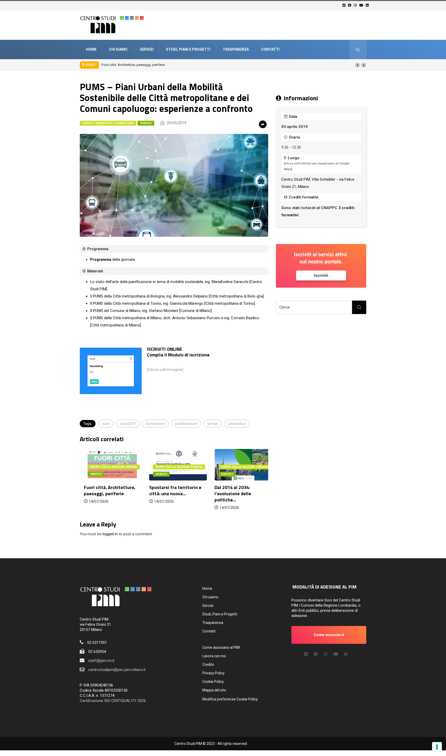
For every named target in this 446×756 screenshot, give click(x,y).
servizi (212, 424)
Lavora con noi (214, 656)
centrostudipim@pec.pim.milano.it (117, 669)
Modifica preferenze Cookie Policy (230, 699)
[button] (357, 65)
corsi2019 (128, 424)
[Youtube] (362, 5)
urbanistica (237, 424)
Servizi (147, 49)
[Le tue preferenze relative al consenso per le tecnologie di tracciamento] (437, 747)
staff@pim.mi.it (101, 660)
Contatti (270, 49)
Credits (208, 664)
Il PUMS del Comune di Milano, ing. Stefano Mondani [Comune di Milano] (151, 310)
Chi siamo (118, 49)
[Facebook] (350, 5)
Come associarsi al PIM (221, 647)
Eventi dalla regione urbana (109, 467)
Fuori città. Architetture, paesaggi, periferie (133, 65)
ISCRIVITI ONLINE (164, 349)
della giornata (112, 259)
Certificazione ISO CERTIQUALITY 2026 (113, 700)
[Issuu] (345, 654)
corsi (106, 424)
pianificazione (186, 424)
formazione (155, 424)
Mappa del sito (214, 690)
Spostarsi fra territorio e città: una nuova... (171, 490)
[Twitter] (345, 5)
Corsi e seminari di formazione (108, 123)
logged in (110, 534)
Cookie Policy (213, 681)
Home (91, 49)
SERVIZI (146, 123)
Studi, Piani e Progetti (188, 49)
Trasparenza (236, 49)
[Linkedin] (368, 5)
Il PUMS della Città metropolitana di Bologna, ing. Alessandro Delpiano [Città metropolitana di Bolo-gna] (177, 296)
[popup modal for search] (357, 49)
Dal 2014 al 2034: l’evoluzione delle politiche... (229, 493)
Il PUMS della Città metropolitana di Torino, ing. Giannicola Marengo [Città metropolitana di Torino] (172, 303)
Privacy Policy (213, 673)
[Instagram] (356, 5)
